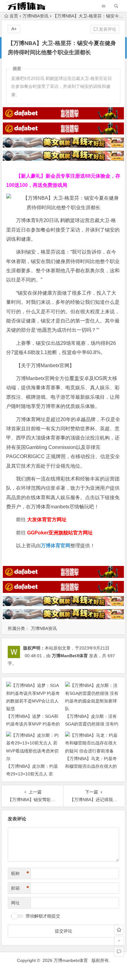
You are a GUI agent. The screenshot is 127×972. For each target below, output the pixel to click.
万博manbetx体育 (71, 960)
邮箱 (20, 888)
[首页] (119, 930)
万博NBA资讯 (35, 15)
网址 (15, 902)
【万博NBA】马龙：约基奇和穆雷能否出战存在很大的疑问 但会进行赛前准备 (91, 766)
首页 (14, 15)
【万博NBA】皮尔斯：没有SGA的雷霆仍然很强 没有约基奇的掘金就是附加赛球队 (91, 724)
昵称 (20, 873)
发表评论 (107, 29)
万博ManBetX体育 (70, 655)
